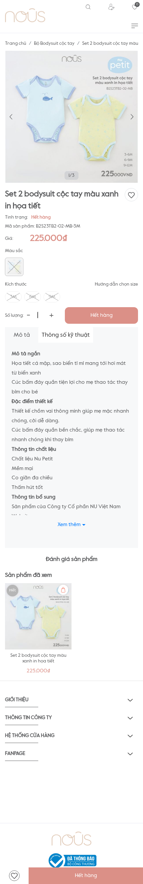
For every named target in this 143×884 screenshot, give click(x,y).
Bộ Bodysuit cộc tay (54, 43)
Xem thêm (69, 524)
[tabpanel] (38, 630)
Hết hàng (101, 315)
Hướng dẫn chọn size (116, 284)
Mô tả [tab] (22, 335)
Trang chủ (15, 43)
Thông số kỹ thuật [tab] (66, 335)
